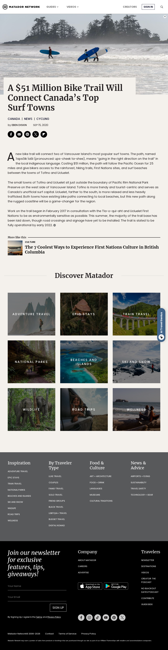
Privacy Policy (103, 347)
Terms (88, 347)
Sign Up (117, 339)
